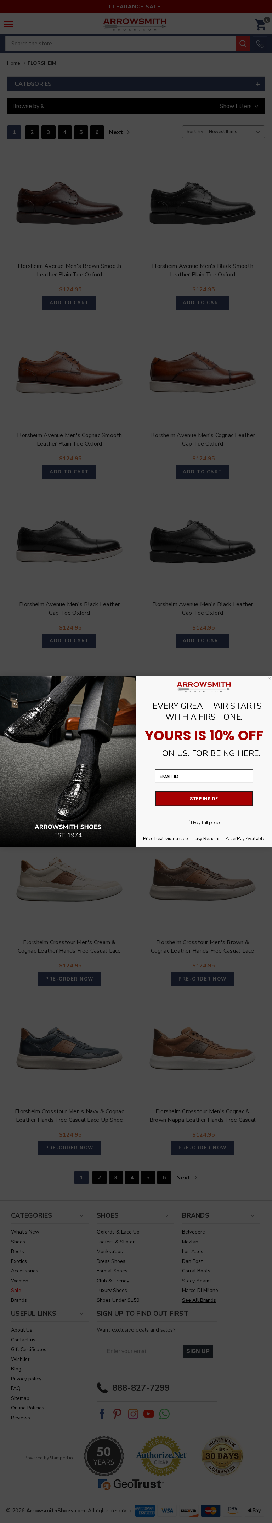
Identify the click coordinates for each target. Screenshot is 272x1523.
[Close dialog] (269, 678)
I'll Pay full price (204, 823)
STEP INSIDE (204, 798)
